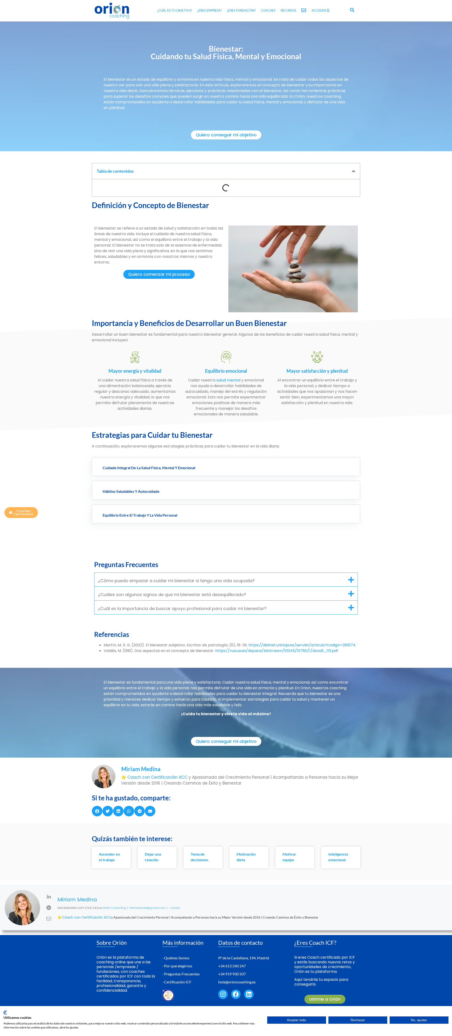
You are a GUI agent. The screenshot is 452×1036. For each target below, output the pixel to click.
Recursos (288, 10)
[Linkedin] (249, 994)
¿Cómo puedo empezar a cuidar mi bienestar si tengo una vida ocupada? (176, 581)
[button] (352, 10)
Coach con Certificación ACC (158, 777)
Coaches (268, 10)
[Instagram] (223, 994)
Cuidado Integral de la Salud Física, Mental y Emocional (149, 467)
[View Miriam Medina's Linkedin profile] (49, 897)
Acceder (319, 10)
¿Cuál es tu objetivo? (174, 10)
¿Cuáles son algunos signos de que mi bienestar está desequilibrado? (172, 594)
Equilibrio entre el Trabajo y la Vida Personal (140, 515)
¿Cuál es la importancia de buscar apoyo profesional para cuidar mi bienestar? (182, 608)
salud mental (228, 380)
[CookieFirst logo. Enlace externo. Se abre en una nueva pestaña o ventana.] (5, 1013)
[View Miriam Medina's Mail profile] (49, 919)
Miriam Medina (77, 899)
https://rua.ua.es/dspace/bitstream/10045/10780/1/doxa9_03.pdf (276, 650)
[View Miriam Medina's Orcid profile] (49, 908)
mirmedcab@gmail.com (147, 908)
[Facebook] (236, 994)
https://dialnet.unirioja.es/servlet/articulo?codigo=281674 (301, 645)
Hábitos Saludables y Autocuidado (131, 491)
